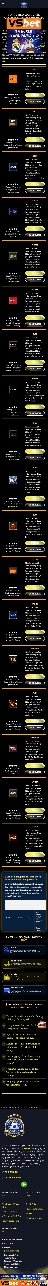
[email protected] (11, 1250)
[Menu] (3, 4)
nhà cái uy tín (28, 1148)
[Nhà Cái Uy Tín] (24, 4)
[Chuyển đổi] (4, 1016)
